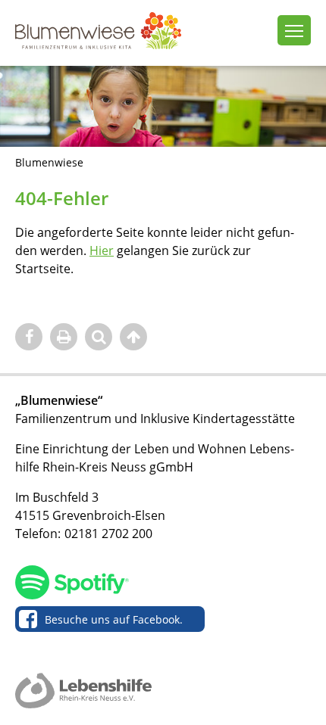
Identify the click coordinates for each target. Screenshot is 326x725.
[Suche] (98, 336)
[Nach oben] (133, 336)
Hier (101, 250)
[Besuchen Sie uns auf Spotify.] (159, 584)
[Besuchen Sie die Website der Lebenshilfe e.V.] (83, 691)
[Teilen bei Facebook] (28, 336)
